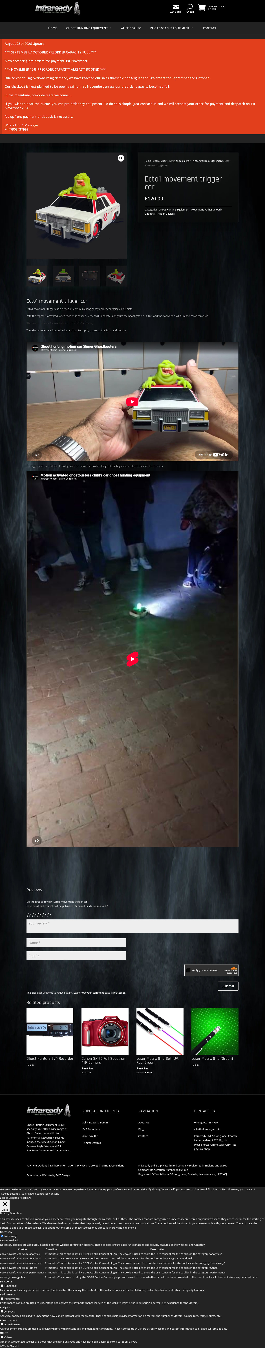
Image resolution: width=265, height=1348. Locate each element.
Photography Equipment (170, 28)
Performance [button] (7, 1294)
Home (52, 28)
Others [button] (4, 1333)
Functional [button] (6, 1281)
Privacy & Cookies (87, 1165)
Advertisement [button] (8, 1320)
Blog (141, 1129)
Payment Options (36, 1165)
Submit (228, 986)
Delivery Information (62, 1165)
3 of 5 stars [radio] (39, 915)
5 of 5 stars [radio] (49, 915)
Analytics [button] (5, 1307)
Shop (156, 160)
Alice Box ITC (131, 28)
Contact (210, 28)
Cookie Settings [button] (9, 1197)
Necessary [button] (6, 1232)
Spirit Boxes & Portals (95, 1122)
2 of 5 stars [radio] (34, 915)
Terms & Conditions (112, 1165)
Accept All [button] (25, 1197)
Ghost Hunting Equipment (87, 28)
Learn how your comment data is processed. (99, 992)
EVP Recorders (91, 1129)
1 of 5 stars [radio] (28, 915)
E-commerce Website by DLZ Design (48, 1175)
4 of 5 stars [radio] (44, 915)
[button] (121, 158)
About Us (143, 1122)
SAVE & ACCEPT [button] (9, 1345)
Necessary (10, 1236)
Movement (217, 160)
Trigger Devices (200, 160)
